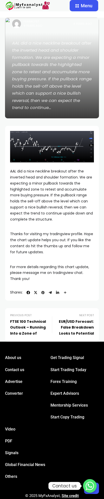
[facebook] (28, 292)
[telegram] (50, 292)
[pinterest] (43, 292)
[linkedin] (57, 292)
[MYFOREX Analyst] (27, 5)
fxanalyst (31, 21)
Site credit (70, 495)
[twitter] (35, 292)
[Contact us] (90, 486)
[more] (65, 293)
